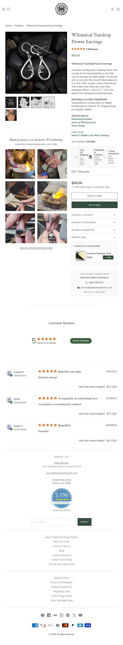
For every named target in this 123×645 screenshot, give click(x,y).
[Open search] (8, 9)
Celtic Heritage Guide (61, 600)
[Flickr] (55, 615)
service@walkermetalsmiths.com (61, 473)
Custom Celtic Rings (61, 559)
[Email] (42, 615)
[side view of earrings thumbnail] (36, 102)
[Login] (112, 9)
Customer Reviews (61, 555)
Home (8, 25)
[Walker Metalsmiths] (62, 9)
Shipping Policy (61, 577)
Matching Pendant (82, 119)
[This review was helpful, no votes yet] (108, 386)
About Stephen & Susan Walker (61, 537)
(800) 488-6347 (61, 463)
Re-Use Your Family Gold (61, 564)
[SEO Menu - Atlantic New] (3, 9)
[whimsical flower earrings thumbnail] (11, 102)
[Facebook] (49, 615)
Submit (84, 522)
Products (19, 25)
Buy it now (94, 205)
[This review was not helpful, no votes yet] (113, 386)
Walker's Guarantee (61, 586)
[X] (74, 615)
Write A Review (81, 340)
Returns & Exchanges (61, 582)
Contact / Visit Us (61, 546)
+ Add (108, 257)
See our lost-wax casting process (36, 247)
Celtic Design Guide (61, 595)
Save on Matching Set (84, 122)
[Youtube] (80, 615)
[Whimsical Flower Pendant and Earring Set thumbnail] (11, 115)
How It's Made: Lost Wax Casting (90, 135)
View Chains (78, 125)
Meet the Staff (61, 541)
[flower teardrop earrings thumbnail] (23, 102)
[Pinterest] (68, 615)
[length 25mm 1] (49, 102)
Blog (61, 550)
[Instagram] (61, 615)
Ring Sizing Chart (61, 591)
